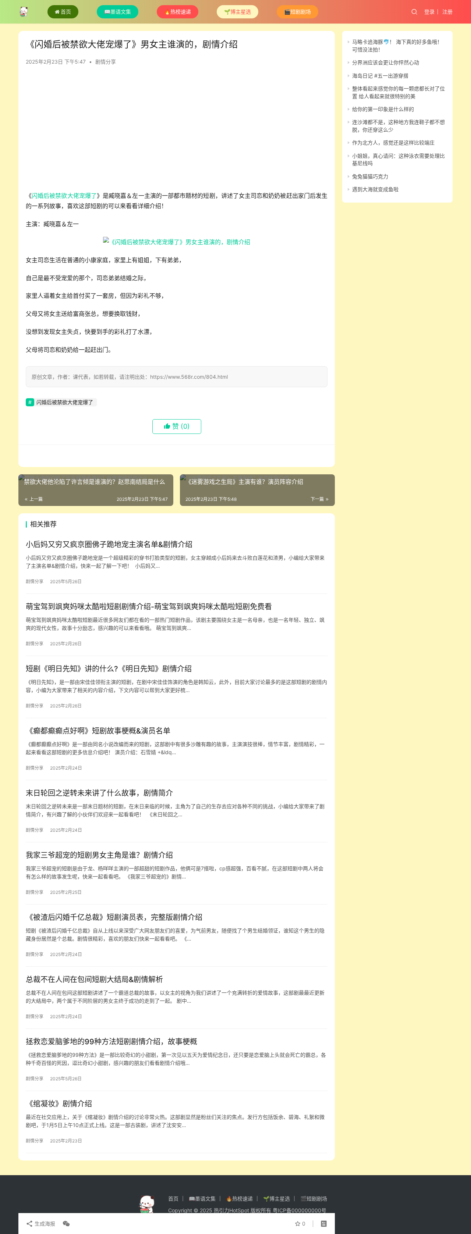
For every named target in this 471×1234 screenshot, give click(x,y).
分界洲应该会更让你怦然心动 (385, 62)
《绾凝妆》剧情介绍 (59, 1103)
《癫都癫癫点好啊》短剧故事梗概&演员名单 (98, 731)
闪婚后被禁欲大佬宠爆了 (64, 195)
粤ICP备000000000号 (299, 1210)
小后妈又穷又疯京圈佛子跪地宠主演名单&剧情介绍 (109, 544)
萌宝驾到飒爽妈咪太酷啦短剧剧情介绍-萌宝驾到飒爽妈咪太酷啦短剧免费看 (149, 606)
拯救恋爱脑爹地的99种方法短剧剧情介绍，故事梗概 (111, 1041)
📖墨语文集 (117, 11)
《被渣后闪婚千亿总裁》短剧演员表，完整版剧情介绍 (114, 917)
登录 (429, 11)
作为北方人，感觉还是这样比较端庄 (393, 142)
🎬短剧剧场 (297, 11)
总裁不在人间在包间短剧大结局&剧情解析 (94, 979)
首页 (66, 11)
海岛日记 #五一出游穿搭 (380, 75)
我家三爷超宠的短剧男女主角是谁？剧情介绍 (99, 855)
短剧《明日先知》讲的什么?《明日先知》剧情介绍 (109, 668)
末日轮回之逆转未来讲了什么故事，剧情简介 (99, 793)
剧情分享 (105, 61)
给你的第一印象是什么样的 (383, 109)
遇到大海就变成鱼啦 (375, 189)
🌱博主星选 (237, 11)
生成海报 (44, 1223)
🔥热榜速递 (177, 11)
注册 (447, 11)
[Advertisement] (176, 131)
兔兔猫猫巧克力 (370, 176)
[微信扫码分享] (65, 1223)
